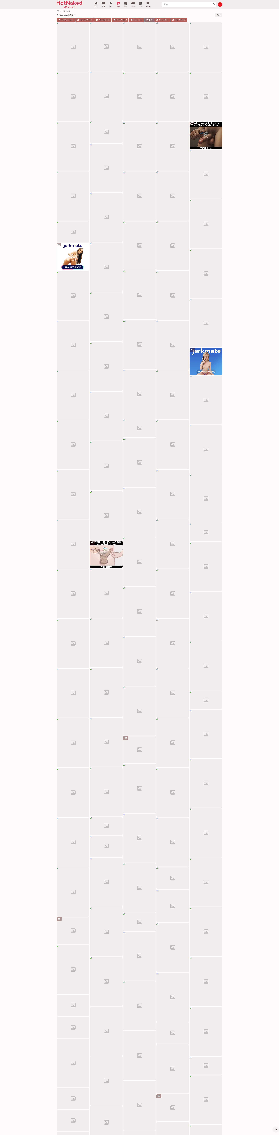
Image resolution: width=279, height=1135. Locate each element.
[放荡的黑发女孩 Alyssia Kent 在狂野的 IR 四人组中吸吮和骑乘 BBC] (172, 1033)
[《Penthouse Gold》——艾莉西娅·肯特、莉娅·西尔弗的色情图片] (106, 593)
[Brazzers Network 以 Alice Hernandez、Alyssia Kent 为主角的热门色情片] (106, 826)
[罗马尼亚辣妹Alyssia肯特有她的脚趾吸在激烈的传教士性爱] (73, 494)
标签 (110, 6)
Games (133, 6)
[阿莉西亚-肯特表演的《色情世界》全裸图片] (172, 444)
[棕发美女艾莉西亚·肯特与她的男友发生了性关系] (73, 593)
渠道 (125, 6)
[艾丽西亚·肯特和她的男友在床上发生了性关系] (206, 783)
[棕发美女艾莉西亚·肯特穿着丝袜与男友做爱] (106, 1081)
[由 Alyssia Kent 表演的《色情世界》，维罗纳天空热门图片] (139, 956)
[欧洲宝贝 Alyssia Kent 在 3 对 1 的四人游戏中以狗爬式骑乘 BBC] (73, 1120)
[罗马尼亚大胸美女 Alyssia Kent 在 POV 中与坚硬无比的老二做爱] (139, 838)
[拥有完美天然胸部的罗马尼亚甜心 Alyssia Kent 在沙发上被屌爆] (206, 931)
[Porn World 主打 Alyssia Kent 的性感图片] (206, 882)
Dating (148, 6)
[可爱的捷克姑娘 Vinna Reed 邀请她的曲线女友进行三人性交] (172, 593)
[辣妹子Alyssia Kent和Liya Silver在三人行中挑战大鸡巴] (73, 842)
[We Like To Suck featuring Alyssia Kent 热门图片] (206, 449)
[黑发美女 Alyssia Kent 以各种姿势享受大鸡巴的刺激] (172, 394)
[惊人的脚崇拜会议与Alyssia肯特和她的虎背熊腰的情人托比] (172, 693)
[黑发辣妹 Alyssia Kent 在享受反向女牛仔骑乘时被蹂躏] (139, 462)
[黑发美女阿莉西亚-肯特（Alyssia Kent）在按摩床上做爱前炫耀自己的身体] (73, 969)
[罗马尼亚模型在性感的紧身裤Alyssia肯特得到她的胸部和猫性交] (106, 642)
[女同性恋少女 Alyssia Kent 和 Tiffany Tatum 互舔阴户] (106, 742)
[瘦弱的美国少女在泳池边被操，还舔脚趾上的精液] (172, 792)
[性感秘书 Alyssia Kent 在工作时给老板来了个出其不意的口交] (106, 465)
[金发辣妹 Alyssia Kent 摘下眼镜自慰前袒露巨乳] (73, 792)
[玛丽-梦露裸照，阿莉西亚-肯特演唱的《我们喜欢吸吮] (139, 611)
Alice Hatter (163, 20)
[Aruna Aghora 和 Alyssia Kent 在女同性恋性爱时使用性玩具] (139, 428)
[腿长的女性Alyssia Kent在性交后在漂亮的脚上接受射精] (139, 561)
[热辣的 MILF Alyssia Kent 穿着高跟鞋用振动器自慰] (73, 544)
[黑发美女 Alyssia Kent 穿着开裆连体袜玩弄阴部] (206, 400)
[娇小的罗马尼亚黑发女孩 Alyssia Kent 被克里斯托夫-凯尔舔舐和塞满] (73, 892)
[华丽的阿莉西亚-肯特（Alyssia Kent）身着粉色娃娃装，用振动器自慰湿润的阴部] (139, 661)
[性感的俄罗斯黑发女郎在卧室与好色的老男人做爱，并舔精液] (172, 842)
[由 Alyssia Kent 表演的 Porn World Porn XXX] (206, 323)
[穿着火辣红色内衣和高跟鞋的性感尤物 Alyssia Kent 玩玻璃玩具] (106, 515)
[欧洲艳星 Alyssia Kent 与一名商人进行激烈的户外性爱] (73, 1005)
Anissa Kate (137, 20)
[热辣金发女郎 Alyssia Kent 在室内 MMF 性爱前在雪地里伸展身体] (172, 997)
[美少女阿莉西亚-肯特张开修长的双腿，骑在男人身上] (73, 1027)
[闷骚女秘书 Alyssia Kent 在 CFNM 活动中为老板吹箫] (206, 1099)
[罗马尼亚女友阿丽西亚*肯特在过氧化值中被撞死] (106, 846)
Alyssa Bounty (104, 20)
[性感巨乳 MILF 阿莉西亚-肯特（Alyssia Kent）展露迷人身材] (139, 711)
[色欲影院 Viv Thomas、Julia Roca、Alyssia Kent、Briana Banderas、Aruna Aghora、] (172, 906)
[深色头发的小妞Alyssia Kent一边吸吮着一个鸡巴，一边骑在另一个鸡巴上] (106, 416)
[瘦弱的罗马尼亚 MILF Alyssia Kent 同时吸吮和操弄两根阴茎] (106, 1031)
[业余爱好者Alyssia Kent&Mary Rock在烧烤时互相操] (139, 394)
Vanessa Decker (86, 20)
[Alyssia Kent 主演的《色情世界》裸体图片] (206, 734)
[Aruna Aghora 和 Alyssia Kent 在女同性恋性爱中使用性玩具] (139, 922)
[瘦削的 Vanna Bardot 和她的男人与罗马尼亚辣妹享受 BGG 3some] (172, 494)
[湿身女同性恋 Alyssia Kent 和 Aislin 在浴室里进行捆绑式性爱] (73, 1063)
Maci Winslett (180, 20)
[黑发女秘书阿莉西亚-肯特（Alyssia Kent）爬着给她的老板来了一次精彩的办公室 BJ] (172, 345)
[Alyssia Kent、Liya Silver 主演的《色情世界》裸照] (139, 344)
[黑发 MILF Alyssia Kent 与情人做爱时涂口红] (73, 444)
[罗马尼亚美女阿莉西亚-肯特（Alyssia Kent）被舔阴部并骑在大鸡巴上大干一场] (106, 931)
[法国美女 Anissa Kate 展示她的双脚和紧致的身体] (139, 888)
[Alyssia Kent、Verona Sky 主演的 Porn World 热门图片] (172, 742)
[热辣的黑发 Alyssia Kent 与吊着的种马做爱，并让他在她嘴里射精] (206, 981)
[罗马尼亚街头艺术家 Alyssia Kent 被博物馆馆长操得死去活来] (139, 788)
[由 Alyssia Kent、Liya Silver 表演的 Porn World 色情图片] (106, 882)
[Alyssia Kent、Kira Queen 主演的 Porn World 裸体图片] (73, 643)
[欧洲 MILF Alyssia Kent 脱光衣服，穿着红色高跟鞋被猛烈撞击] (206, 666)
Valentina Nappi (67, 20)
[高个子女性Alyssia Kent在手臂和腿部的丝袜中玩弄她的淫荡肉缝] (73, 742)
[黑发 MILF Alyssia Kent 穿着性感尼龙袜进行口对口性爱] (172, 643)
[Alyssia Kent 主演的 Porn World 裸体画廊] (139, 1055)
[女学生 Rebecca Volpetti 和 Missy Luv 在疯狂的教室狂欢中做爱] (206, 616)
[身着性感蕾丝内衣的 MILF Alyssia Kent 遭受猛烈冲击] (206, 1066)
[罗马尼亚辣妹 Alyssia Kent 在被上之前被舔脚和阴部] (139, 1005)
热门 (96, 6)
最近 (103, 6)
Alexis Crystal (121, 20)
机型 (118, 6)
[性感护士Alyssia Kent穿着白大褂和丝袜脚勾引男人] (106, 692)
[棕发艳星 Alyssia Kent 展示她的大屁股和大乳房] (172, 947)
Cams (140, 6)
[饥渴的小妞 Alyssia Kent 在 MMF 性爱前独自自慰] (73, 693)
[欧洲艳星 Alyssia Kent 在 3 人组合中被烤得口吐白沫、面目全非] (172, 878)
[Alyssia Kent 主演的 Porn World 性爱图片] (172, 1068)
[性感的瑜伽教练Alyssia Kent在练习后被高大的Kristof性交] (206, 833)
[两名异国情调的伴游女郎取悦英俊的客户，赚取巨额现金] (106, 791)
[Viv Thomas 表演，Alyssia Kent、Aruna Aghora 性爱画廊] (206, 532)
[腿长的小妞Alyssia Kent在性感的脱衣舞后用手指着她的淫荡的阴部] (106, 366)
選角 (150, 20)
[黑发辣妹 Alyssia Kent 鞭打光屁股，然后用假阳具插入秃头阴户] (73, 345)
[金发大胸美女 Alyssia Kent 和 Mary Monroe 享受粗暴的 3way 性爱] (206, 700)
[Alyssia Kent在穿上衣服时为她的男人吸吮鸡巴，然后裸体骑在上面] (206, 1031)
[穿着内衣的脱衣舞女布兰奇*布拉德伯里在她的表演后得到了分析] (139, 1105)
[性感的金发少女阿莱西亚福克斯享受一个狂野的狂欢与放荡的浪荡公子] (73, 1098)
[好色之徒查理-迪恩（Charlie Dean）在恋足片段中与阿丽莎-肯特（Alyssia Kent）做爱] (172, 544)
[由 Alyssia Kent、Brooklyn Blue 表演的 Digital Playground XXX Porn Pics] (139, 512)
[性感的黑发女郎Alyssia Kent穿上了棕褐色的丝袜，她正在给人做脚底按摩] (206, 566)
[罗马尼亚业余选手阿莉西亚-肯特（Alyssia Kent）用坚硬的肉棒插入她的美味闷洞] (73, 395)
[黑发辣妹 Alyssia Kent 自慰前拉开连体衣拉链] (206, 498)
